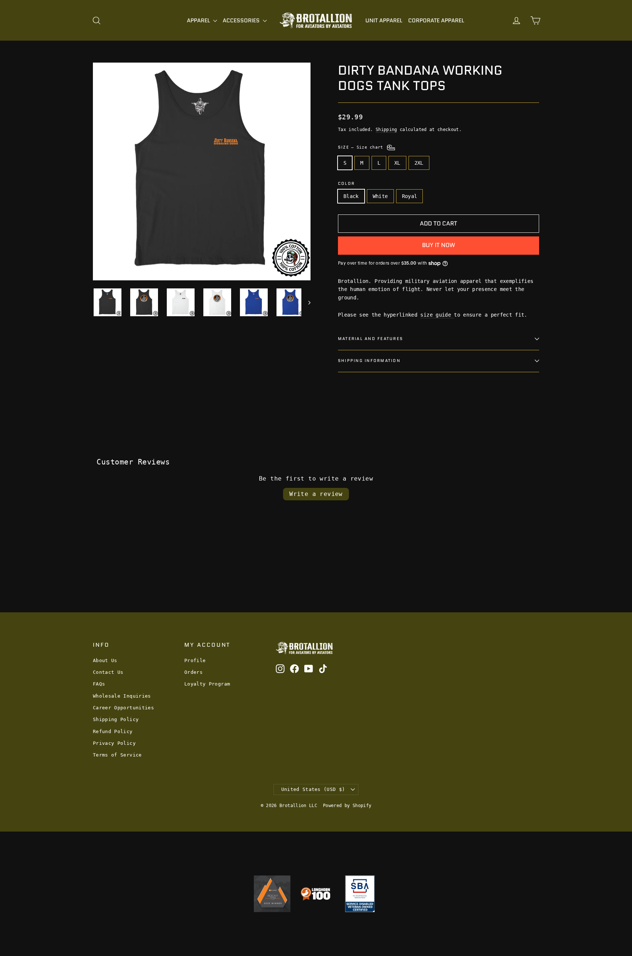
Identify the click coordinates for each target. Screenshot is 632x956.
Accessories (242, 20)
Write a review (316, 493)
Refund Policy (113, 731)
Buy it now (438, 245)
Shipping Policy (116, 719)
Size (362, 147)
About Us (105, 660)
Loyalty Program (207, 684)
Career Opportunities (123, 707)
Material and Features (370, 338)
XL (397, 163)
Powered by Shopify (347, 805)
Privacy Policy (114, 743)
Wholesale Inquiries (122, 696)
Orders (193, 672)
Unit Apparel (383, 20)
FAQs (99, 684)
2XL (419, 163)
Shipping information (369, 360)
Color (346, 183)
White (380, 196)
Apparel (199, 20)
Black (351, 196)
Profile (195, 660)
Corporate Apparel (436, 20)
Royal (409, 196)
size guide (437, 315)
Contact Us (108, 672)
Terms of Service (117, 755)
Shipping (386, 129)
